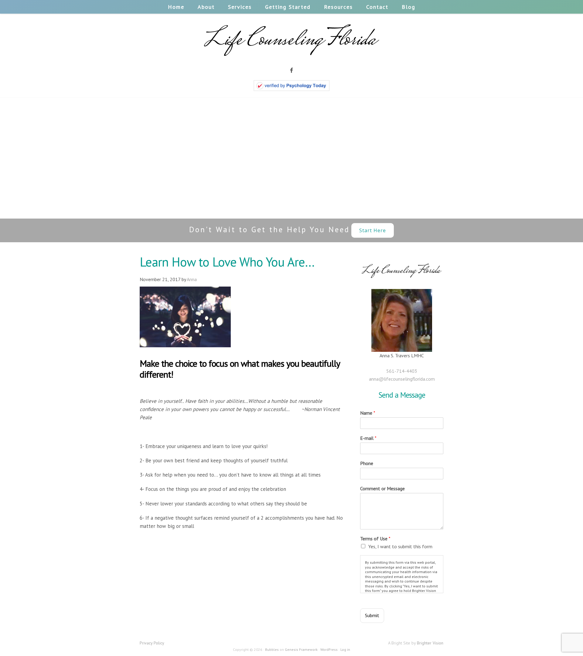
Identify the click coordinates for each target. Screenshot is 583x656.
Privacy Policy (152, 643)
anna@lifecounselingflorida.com (402, 379)
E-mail (368, 438)
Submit (372, 615)
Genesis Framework (301, 649)
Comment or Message (382, 488)
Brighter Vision (430, 643)
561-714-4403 (401, 371)
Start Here (372, 230)
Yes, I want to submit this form (400, 546)
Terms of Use (375, 538)
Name (367, 413)
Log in (345, 649)
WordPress (329, 649)
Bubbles (272, 649)
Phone (366, 463)
